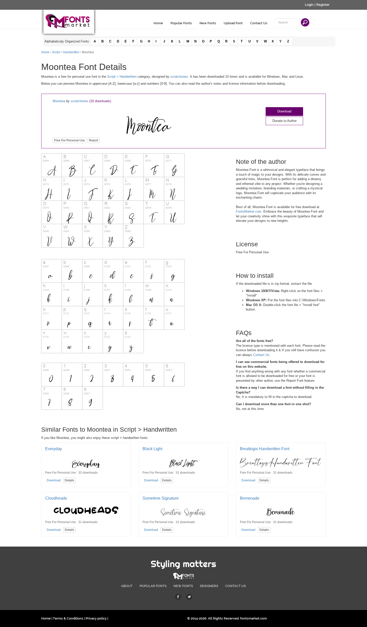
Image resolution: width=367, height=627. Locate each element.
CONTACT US (235, 586)
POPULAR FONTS (153, 586)
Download (284, 111)
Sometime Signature (161, 498)
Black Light (152, 449)
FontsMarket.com (248, 211)
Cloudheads (56, 498)
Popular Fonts (181, 23)
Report (93, 140)
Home (158, 23)
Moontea (59, 101)
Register (323, 4)
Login (309, 4)
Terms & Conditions (68, 618)
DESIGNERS (209, 586)
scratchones (179, 76)
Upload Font (233, 23)
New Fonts (207, 23)
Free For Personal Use (69, 140)
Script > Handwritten (65, 52)
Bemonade (249, 498)
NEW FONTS (183, 586)
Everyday (53, 449)
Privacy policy (96, 618)
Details (69, 480)
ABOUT (127, 586)
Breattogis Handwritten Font (264, 449)
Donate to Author (284, 121)
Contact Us (258, 23)
